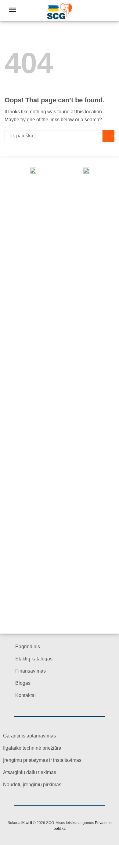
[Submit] (108, 136)
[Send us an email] (102, 10)
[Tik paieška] (94, 10)
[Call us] (110, 10)
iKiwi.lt (26, 823)
